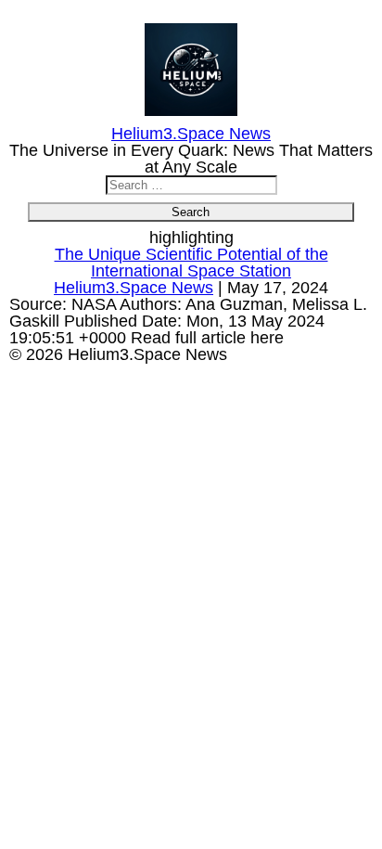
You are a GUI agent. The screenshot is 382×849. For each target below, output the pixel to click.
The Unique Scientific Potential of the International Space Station (191, 262)
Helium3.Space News (133, 287)
